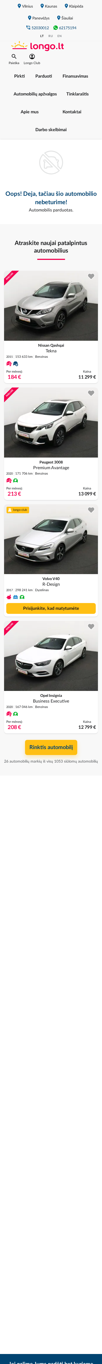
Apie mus (30, 112)
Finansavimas (75, 76)
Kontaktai (72, 112)
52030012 (40, 28)
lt (42, 36)
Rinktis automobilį (51, 747)
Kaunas (51, 6)
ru (50, 36)
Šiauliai (67, 18)
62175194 (67, 28)
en (59, 36)
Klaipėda (76, 6)
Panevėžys (41, 18)
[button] (14, 59)
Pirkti (19, 76)
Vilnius (27, 6)
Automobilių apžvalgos (35, 94)
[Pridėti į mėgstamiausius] (91, 276)
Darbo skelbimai (51, 130)
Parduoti (43, 76)
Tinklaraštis (77, 94)
